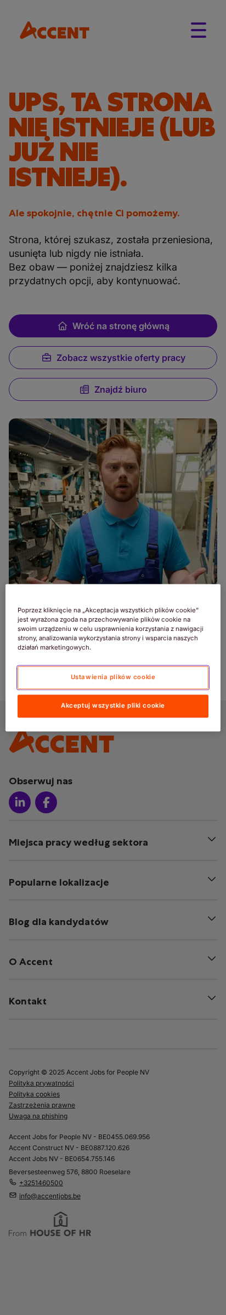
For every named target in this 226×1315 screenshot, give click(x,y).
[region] (112, 657)
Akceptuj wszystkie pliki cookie (113, 705)
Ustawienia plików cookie (113, 677)
